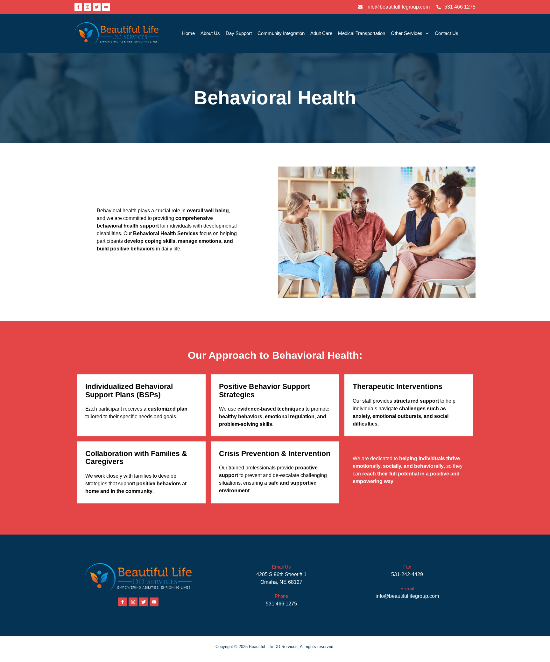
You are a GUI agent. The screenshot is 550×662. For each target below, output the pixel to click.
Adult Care (321, 33)
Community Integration (281, 33)
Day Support (239, 33)
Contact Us (446, 33)
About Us (210, 33)
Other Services (406, 33)
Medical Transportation (361, 33)
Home (188, 33)
